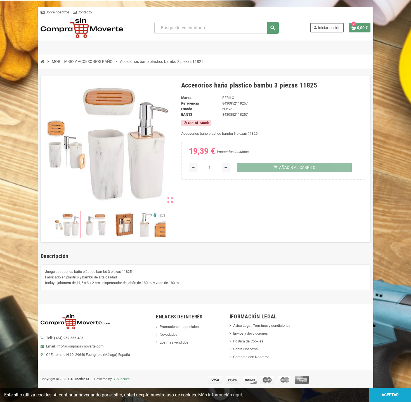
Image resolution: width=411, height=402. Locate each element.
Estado (186, 109)
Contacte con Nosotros (251, 357)
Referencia (190, 103)
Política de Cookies (248, 341)
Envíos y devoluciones (250, 333)
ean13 (186, 114)
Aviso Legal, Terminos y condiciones (261, 325)
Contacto (84, 12)
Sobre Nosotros (245, 349)
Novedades (169, 334)
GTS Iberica (121, 379)
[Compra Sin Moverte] (82, 27)
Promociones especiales (179, 327)
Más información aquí (220, 395)
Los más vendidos (174, 342)
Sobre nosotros (57, 12)
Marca (186, 98)
